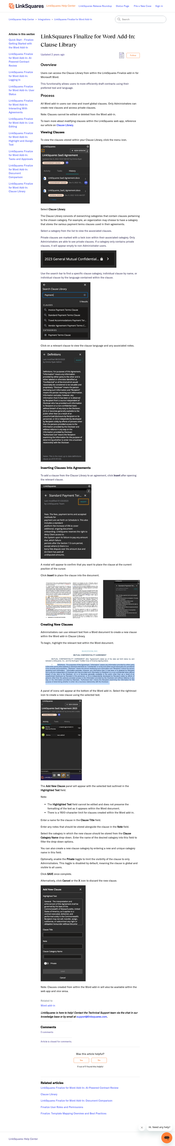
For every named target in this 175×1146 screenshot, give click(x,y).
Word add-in (48, 1005)
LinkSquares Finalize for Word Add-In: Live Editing (21, 122)
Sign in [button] (159, 6)
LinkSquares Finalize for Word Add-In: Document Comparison (21, 171)
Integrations (44, 19)
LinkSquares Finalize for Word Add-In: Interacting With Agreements (21, 106)
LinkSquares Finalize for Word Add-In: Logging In (21, 75)
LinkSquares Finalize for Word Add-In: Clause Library (21, 187)
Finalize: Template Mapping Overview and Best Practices (73, 1113)
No (99, 1060)
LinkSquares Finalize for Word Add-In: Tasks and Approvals (21, 155)
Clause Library (49, 1094)
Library (69, 125)
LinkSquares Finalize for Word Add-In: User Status (21, 90)
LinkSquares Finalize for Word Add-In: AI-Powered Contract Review (21, 59)
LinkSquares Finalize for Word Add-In (73, 19)
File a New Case (142, 6)
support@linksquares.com (91, 1016)
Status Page (122, 6)
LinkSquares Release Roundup (95, 6)
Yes (81, 1060)
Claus (60, 125)
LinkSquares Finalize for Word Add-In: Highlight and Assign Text (21, 139)
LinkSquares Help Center (21, 19)
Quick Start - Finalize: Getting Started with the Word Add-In (21, 43)
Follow (133, 55)
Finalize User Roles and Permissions (62, 1107)
